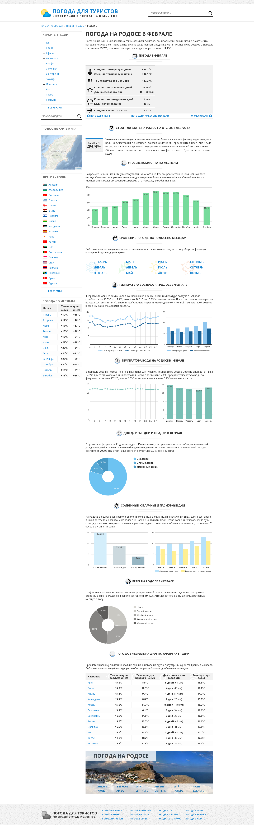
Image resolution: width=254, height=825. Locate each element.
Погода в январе (100, 115)
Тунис (52, 278)
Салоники (51, 68)
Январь (47, 314)
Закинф (50, 79)
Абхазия (53, 184)
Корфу (50, 63)
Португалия (55, 252)
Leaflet (78, 168)
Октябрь (48, 364)
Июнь (46, 342)
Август (46, 353)
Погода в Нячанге (196, 814)
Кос (48, 89)
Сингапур (54, 257)
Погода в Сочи (138, 818)
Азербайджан (56, 190)
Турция (53, 283)
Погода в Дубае (194, 810)
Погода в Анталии (140, 810)
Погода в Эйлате (195, 818)
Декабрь (48, 375)
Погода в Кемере (111, 814)
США (51, 262)
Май (45, 336)
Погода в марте (199, 115)
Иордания (54, 226)
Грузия (53, 205)
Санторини (52, 73)
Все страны (55, 291)
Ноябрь (47, 370)
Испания (54, 231)
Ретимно (51, 99)
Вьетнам (54, 195)
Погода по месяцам (52, 25)
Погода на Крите (139, 814)
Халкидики (52, 58)
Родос (80, 25)
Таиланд (53, 267)
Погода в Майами (168, 814)
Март (46, 325)
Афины (50, 53)
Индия (52, 221)
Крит (49, 42)
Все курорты (55, 107)
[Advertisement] (184, 89)
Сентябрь (48, 359)
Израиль (54, 215)
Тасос (49, 94)
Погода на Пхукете (112, 818)
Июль (46, 347)
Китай (52, 241)
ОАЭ (51, 247)
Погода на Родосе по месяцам (150, 115)
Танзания (54, 273)
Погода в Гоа (165, 810)
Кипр (51, 236)
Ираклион (52, 84)
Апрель (47, 331)
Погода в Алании (112, 810)
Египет (53, 210)
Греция (70, 25)
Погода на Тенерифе (169, 818)
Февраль (48, 320)
